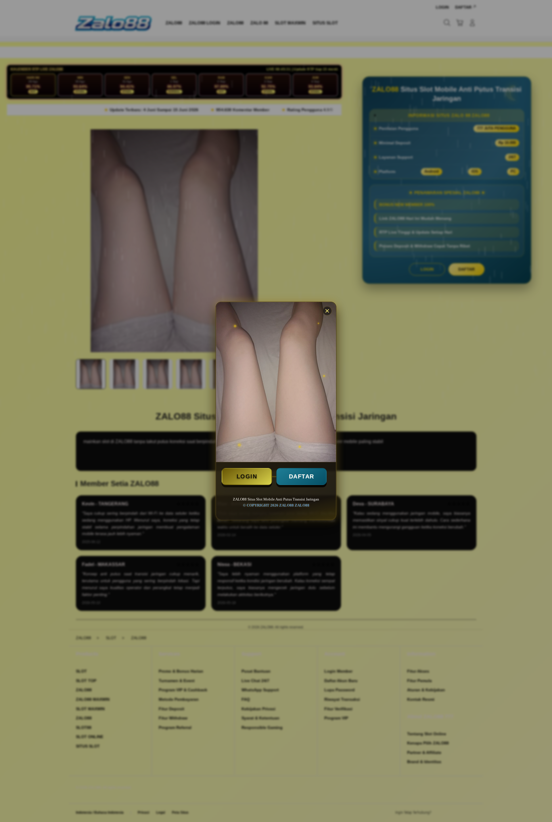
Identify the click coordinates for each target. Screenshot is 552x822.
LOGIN (247, 476)
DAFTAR (301, 476)
